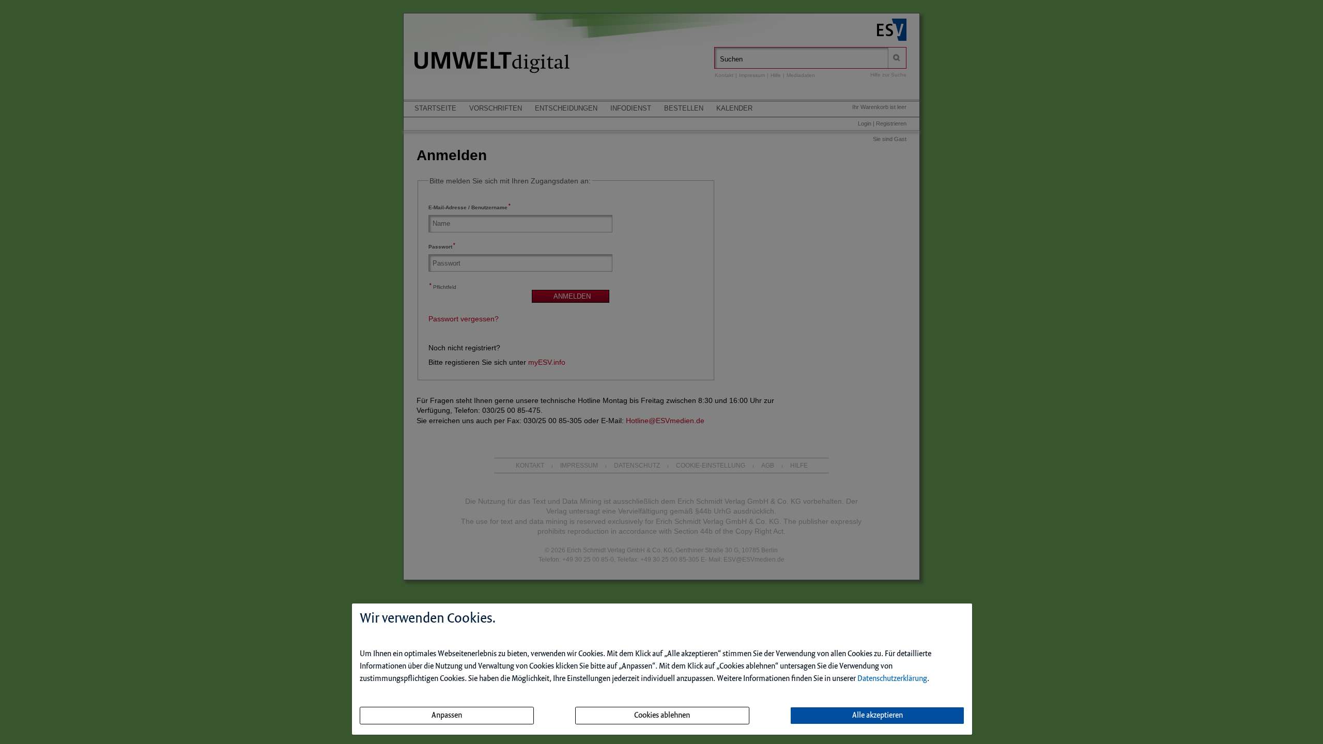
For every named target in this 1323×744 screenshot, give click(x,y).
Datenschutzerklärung (892, 679)
